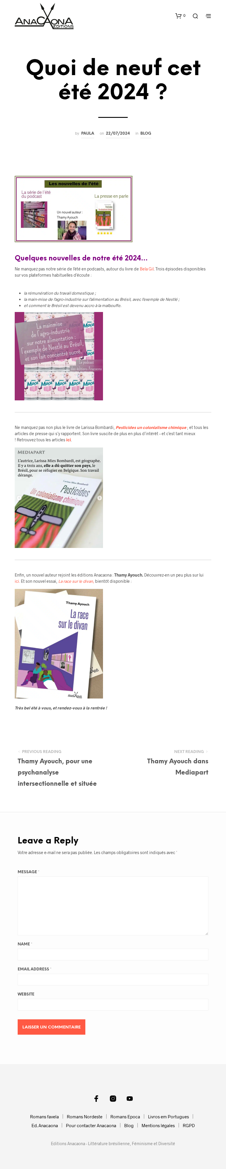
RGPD (189, 1125)
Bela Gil (147, 268)
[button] (180, 16)
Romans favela (44, 1116)
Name (25, 944)
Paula (87, 133)
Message (28, 872)
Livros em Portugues (168, 1116)
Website (26, 994)
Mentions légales (158, 1125)
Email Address (34, 969)
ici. (17, 581)
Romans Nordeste (84, 1116)
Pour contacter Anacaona (91, 1125)
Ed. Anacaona (44, 1125)
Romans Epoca (125, 1116)
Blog (145, 133)
